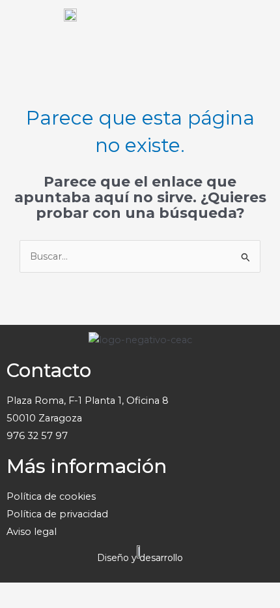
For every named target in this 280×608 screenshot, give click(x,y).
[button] (256, 26)
